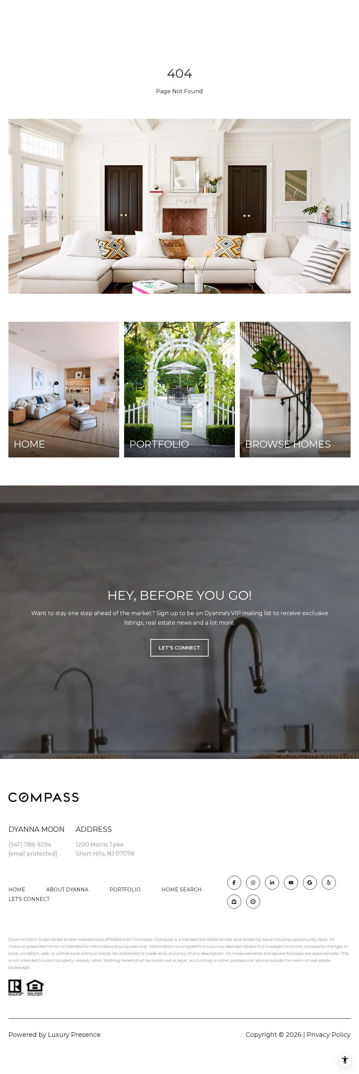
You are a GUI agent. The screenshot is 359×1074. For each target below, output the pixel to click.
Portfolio (125, 889)
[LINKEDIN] (272, 883)
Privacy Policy (329, 1035)
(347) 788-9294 (29, 844)
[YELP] (329, 883)
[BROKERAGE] (253, 902)
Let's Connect (28, 899)
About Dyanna (67, 889)
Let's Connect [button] (179, 648)
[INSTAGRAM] (253, 883)
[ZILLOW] (234, 902)
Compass (163, 939)
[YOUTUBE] (291, 883)
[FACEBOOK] (234, 883)
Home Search (182, 889)
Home (16, 889)
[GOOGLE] (310, 883)
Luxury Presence (74, 1035)
